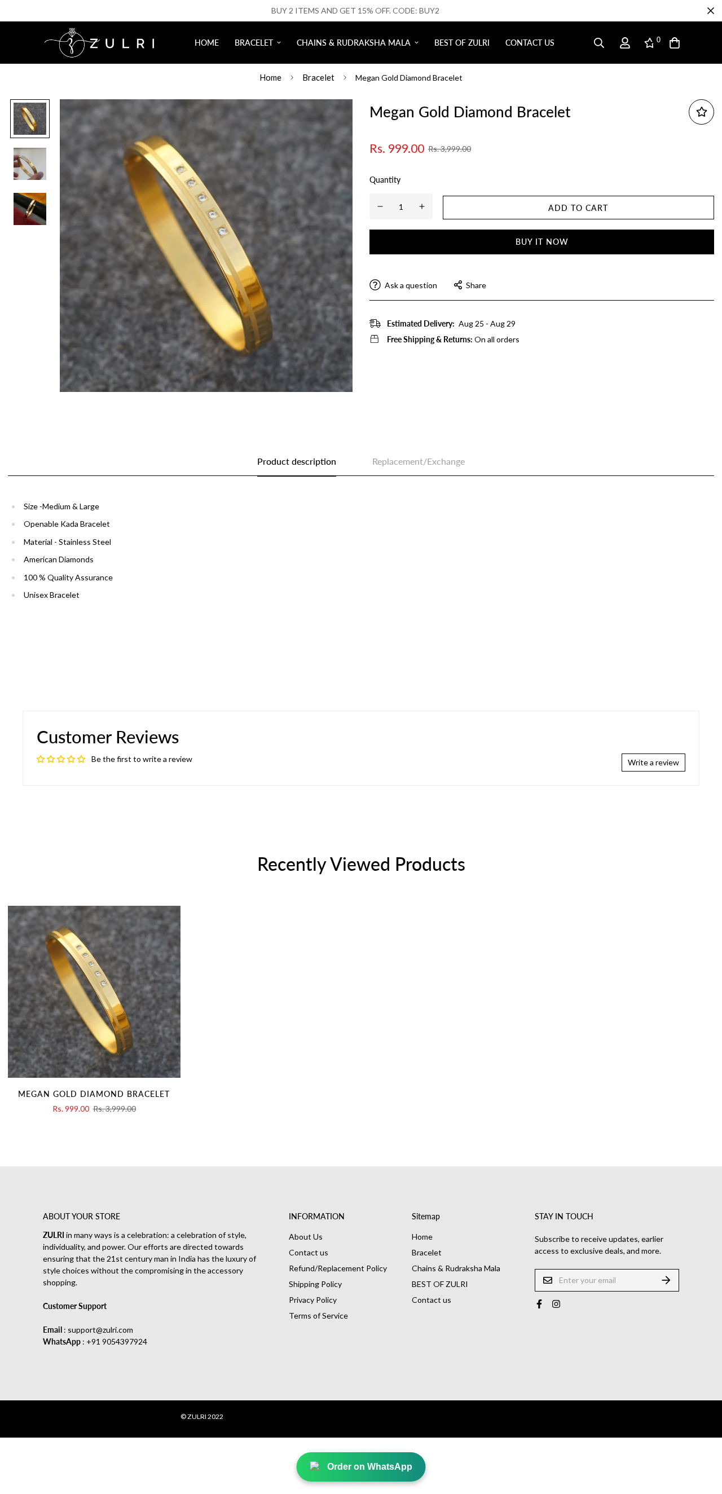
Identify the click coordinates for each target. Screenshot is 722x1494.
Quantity (384, 179)
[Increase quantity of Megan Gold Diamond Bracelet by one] (422, 206)
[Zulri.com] (99, 43)
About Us (306, 1236)
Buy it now (542, 241)
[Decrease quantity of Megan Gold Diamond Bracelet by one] (380, 206)
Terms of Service (318, 1315)
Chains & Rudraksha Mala (354, 42)
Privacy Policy (313, 1300)
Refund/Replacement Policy (338, 1268)
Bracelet (254, 42)
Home (207, 42)
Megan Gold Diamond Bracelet (94, 1094)
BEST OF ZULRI (462, 42)
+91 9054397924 (116, 1341)
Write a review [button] (653, 762)
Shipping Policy (315, 1284)
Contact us (529, 42)
